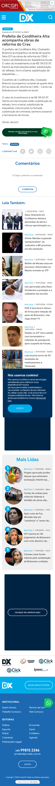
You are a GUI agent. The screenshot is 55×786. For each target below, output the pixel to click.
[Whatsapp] (40, 151)
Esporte (6, 729)
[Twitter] (31, 151)
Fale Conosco (36, 711)
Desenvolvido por (27, 782)
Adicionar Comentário (30, 190)
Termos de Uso (37, 707)
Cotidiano (34, 733)
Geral (32, 729)
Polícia (5, 733)
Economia (34, 725)
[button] (26, 132)
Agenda (33, 737)
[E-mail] (48, 151)
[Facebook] (22, 151)
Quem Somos (9, 707)
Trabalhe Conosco (11, 711)
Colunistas (7, 737)
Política (7, 29)
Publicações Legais (12, 741)
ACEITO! (20, 408)
